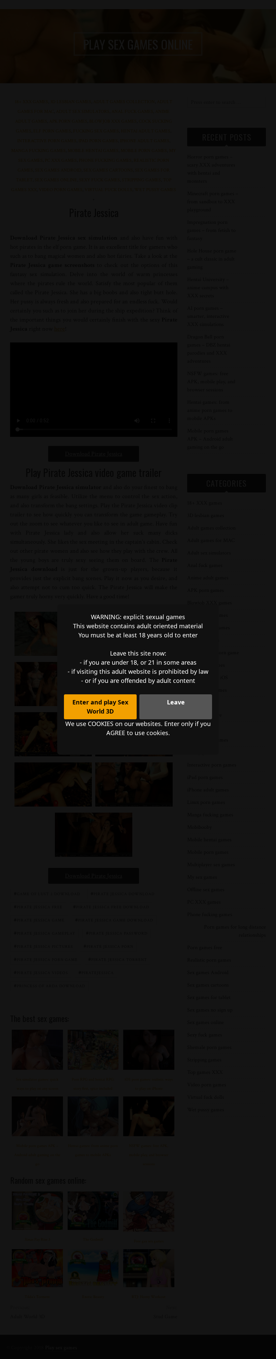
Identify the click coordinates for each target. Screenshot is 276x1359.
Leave (176, 702)
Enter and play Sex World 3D (100, 706)
